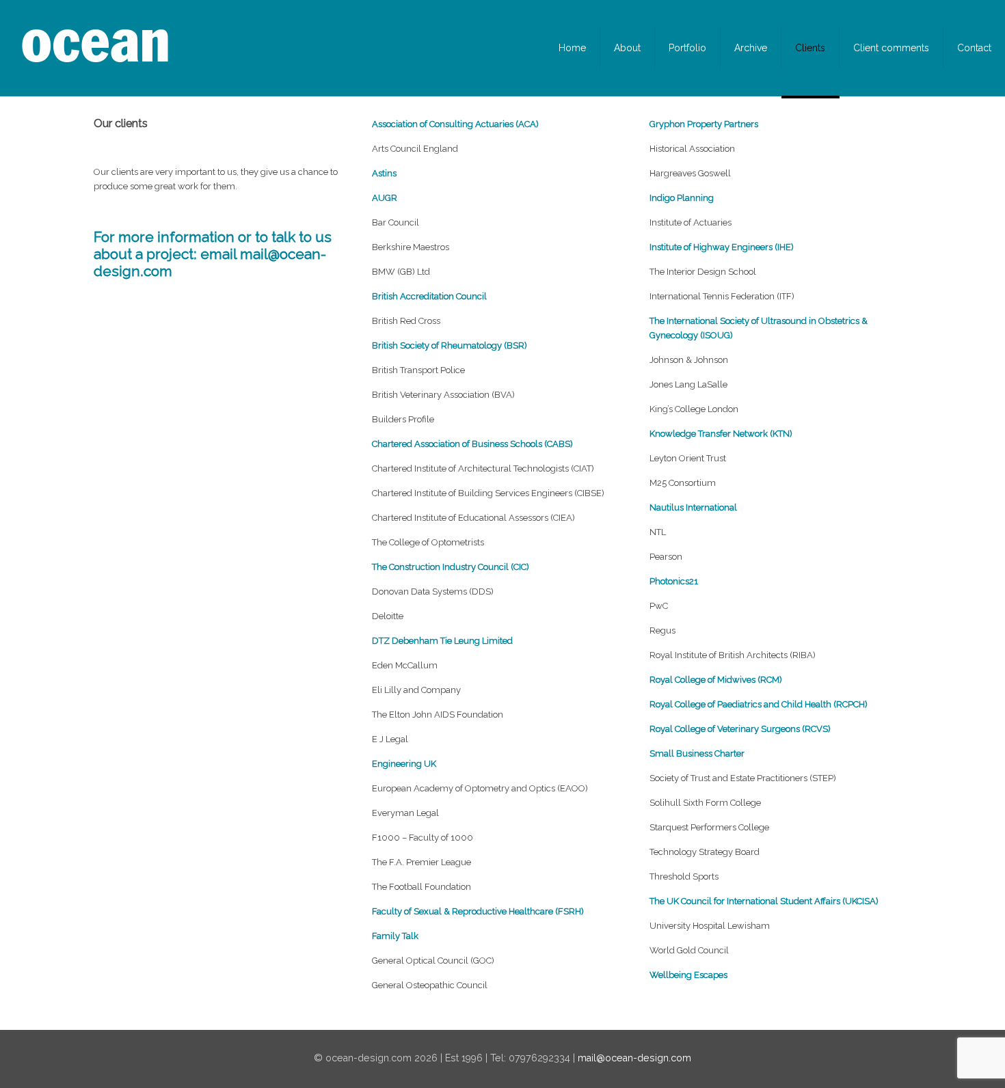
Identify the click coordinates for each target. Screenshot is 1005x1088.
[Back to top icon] (939, 1060)
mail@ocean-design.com (634, 1057)
